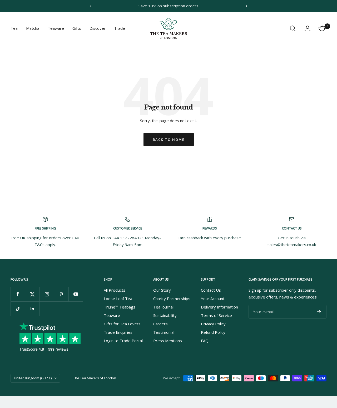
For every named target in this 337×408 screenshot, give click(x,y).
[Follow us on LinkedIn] (32, 308)
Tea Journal (163, 307)
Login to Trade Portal (123, 340)
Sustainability (165, 315)
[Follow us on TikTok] (18, 308)
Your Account (213, 298)
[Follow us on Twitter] (32, 294)
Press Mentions (167, 340)
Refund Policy (213, 332)
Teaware (56, 28)
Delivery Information (219, 307)
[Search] (293, 28)
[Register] (319, 312)
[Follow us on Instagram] (46, 294)
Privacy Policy (213, 323)
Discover (98, 28)
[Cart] (322, 28)
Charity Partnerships (171, 298)
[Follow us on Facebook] (18, 294)
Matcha (32, 28)
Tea (14, 28)
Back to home (169, 139)
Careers (160, 323)
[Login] (307, 28)
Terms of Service (216, 315)
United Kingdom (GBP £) (33, 378)
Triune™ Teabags (119, 307)
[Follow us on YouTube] (75, 294)
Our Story (162, 290)
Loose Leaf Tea (118, 298)
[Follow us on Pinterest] (61, 294)
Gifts (76, 28)
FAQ (205, 340)
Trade (119, 28)
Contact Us (211, 290)
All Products (114, 290)
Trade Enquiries (118, 332)
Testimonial (163, 332)
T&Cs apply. (45, 244)
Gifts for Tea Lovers (122, 323)
